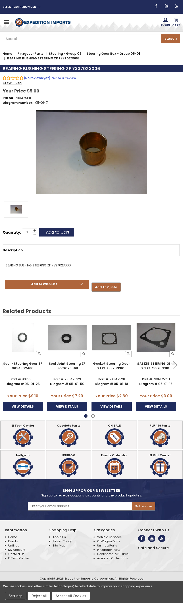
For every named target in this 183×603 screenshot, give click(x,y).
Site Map (59, 545)
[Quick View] (39, 354)
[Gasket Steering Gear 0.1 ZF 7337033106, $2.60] (111, 337)
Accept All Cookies (71, 595)
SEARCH (170, 39)
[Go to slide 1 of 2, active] (85, 416)
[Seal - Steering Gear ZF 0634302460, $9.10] (22, 337)
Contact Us (16, 554)
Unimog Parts (107, 545)
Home (12, 537)
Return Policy (62, 541)
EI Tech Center (19, 558)
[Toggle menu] (6, 22)
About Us (59, 537)
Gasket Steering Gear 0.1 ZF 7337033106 (111, 366)
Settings (16, 595)
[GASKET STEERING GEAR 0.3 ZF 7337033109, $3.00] (156, 337)
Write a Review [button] (64, 78)
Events (13, 541)
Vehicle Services (109, 537)
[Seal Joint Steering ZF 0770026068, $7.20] (67, 337)
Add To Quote (106, 287)
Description (13, 250)
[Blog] (176, 6)
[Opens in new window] (156, 6)
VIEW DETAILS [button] (23, 406)
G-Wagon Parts (108, 541)
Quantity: (12, 232)
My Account (16, 550)
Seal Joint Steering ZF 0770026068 (67, 366)
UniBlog (13, 545)
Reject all (39, 595)
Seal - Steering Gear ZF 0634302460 (22, 366)
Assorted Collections (112, 558)
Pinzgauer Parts (109, 550)
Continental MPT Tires (113, 554)
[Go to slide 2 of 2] (174, 364)
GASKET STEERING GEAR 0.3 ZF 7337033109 (156, 366)
